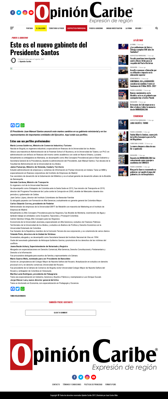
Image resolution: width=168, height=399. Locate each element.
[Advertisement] (138, 195)
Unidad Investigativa (114, 28)
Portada (29, 28)
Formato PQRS (110, 384)
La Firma (129, 28)
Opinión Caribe (25, 61)
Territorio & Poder (56, 28)
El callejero (40, 28)
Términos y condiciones (72, 384)
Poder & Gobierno (96, 28)
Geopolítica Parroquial (76, 28)
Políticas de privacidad (93, 384)
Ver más (138, 28)
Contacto (56, 384)
